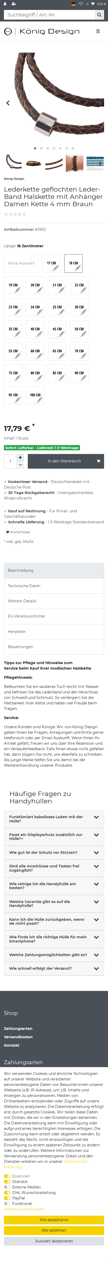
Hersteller (17, 631)
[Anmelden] (5, 4)
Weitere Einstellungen (24, 1209)
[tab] (54, 570)
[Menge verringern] (20, 465)
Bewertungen (20, 646)
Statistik (20, 1181)
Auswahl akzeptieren (54, 1241)
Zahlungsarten (18, 1028)
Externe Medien (26, 1187)
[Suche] (99, 15)
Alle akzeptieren (54, 1220)
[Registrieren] (14, 4)
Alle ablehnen (54, 1230)
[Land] (73, 4)
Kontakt (11, 1045)
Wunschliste (19, 532)
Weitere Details (22, 601)
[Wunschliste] (81, 4)
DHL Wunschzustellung (34, 1192)
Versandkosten (18, 1037)
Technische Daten (24, 586)
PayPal (18, 1198)
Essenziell (21, 1176)
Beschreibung (21, 570)
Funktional (22, 1203)
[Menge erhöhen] (20, 457)
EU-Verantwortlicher (26, 616)
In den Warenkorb (64, 461)
